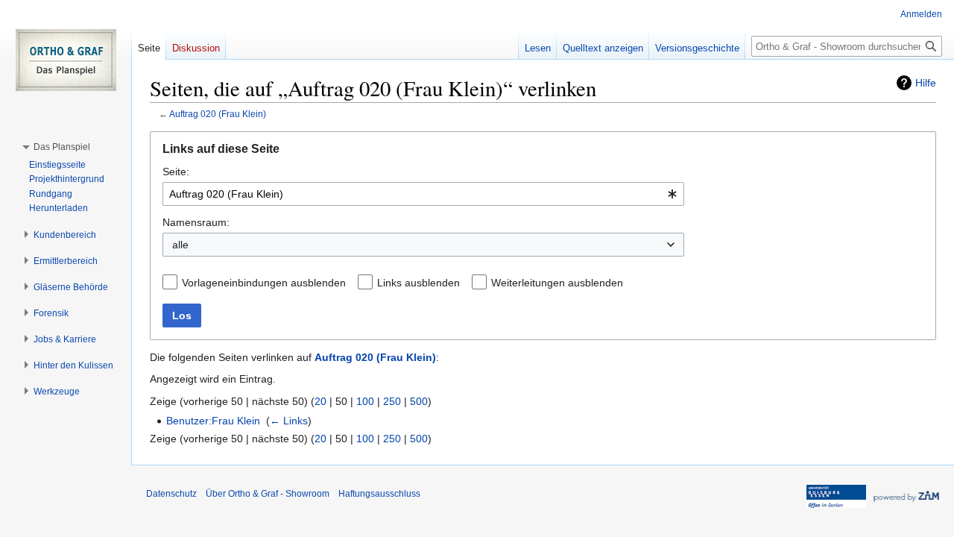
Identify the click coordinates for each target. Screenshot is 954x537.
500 (419, 401)
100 (365, 401)
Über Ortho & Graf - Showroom (267, 494)
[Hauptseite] (65, 59)
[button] (62, 147)
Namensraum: (196, 222)
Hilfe (925, 83)
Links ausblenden (418, 283)
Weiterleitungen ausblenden (557, 283)
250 (392, 401)
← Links (289, 421)
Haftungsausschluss (379, 494)
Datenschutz (171, 494)
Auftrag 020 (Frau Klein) (217, 114)
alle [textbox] (180, 245)
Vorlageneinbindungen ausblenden (264, 283)
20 (320, 401)
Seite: (175, 172)
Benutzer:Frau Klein (213, 421)
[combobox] (423, 194)
